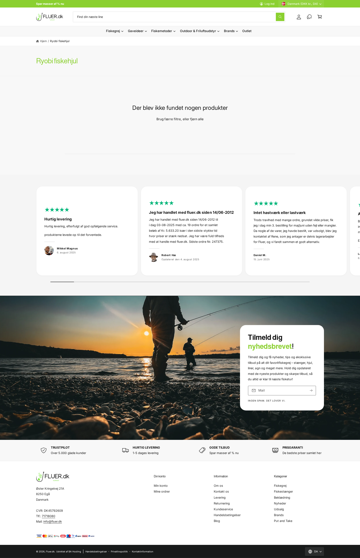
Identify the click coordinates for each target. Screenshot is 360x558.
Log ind (269, 3)
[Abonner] (311, 390)
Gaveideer (136, 31)
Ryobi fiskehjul (59, 41)
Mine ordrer (162, 491)
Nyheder (280, 503)
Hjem (43, 41)
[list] (180, 232)
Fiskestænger (283, 491)
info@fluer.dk (52, 521)
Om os (218, 485)
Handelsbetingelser (227, 515)
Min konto (161, 485)
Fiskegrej (113, 31)
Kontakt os (221, 491)
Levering (220, 497)
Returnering (222, 503)
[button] (319, 17)
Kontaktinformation (142, 551)
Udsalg (279, 509)
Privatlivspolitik (119, 551)
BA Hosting (75, 551)
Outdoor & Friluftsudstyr (198, 31)
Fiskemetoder (161, 31)
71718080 (48, 516)
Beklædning (282, 497)
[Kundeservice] (309, 17)
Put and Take (283, 521)
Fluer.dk (50, 551)
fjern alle (197, 119)
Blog (217, 521)
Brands (229, 31)
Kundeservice (223, 509)
